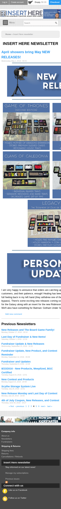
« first (11, 406)
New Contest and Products (17, 379)
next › (43, 406)
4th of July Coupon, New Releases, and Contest (30, 400)
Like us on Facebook (18, 490)
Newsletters (6, 439)
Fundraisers (6, 442)
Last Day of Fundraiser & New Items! (23, 336)
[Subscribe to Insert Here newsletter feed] (6, 482)
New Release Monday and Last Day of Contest (29, 393)
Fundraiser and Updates (16, 361)
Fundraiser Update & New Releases (22, 343)
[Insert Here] (30, 17)
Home (8, 34)
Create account (17, 2)
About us (5, 436)
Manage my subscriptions (16, 473)
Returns (5, 453)
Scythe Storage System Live (18, 386)
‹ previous (19, 406)
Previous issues (12, 479)
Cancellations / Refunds (12, 456)
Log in (4, 2)
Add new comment (13, 314)
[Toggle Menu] (5, 22)
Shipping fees (7, 450)
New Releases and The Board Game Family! (27, 329)
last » (49, 406)
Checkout (55, 2)
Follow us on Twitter (17, 498)
